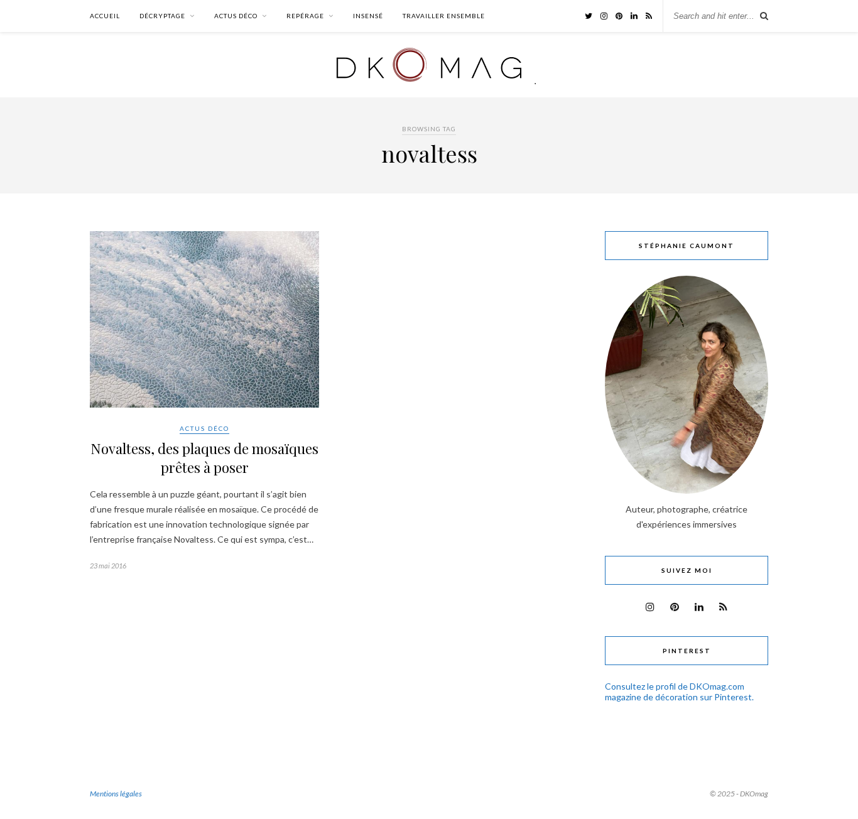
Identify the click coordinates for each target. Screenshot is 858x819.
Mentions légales (116, 793)
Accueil (105, 15)
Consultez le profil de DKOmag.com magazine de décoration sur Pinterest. (679, 691)
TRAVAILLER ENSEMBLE (444, 15)
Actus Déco (236, 15)
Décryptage (162, 15)
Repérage (305, 15)
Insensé (368, 15)
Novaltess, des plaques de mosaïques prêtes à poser (204, 458)
